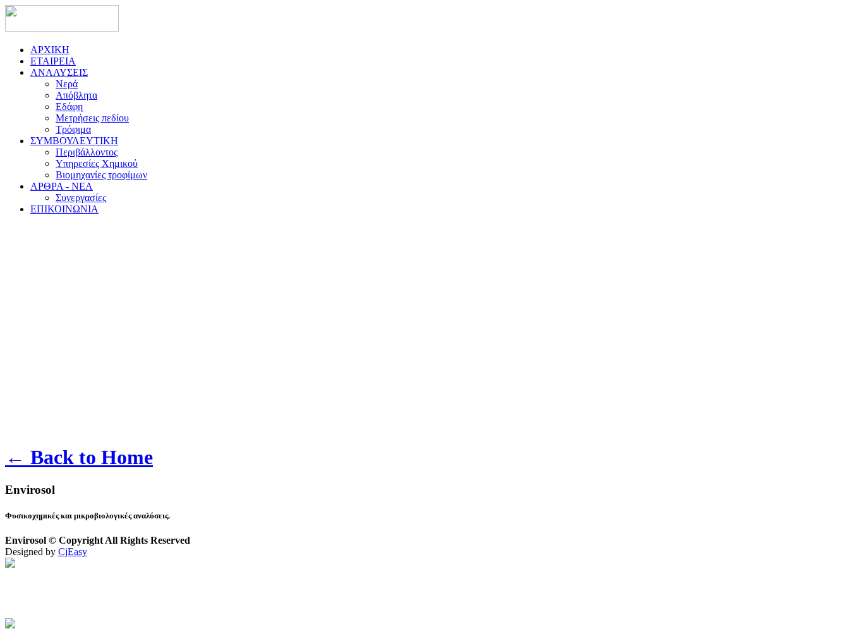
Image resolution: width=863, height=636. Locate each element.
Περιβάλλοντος (87, 152)
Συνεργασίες (81, 197)
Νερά (67, 83)
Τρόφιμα (73, 129)
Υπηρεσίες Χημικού (97, 163)
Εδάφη (69, 106)
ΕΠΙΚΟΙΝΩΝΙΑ (64, 209)
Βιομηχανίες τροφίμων (101, 174)
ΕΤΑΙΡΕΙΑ (53, 61)
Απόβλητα (76, 95)
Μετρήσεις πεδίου (92, 118)
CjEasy (72, 551)
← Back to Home (79, 457)
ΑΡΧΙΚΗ (49, 49)
